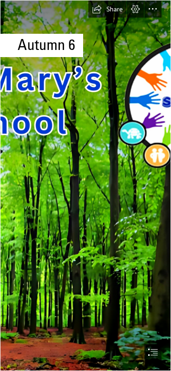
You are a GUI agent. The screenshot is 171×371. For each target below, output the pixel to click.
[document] (85, 185)
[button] (107, 9)
